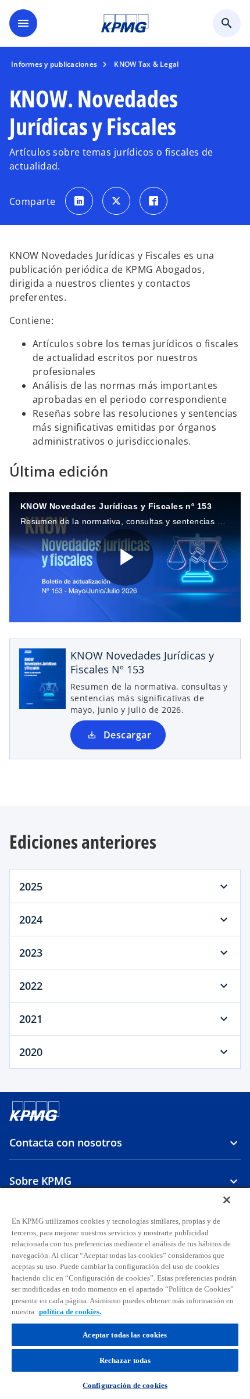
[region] (125, 1293)
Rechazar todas (125, 1360)
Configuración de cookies (125, 1385)
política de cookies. (70, 1311)
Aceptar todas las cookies (125, 1335)
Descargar (127, 734)
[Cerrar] (226, 1199)
